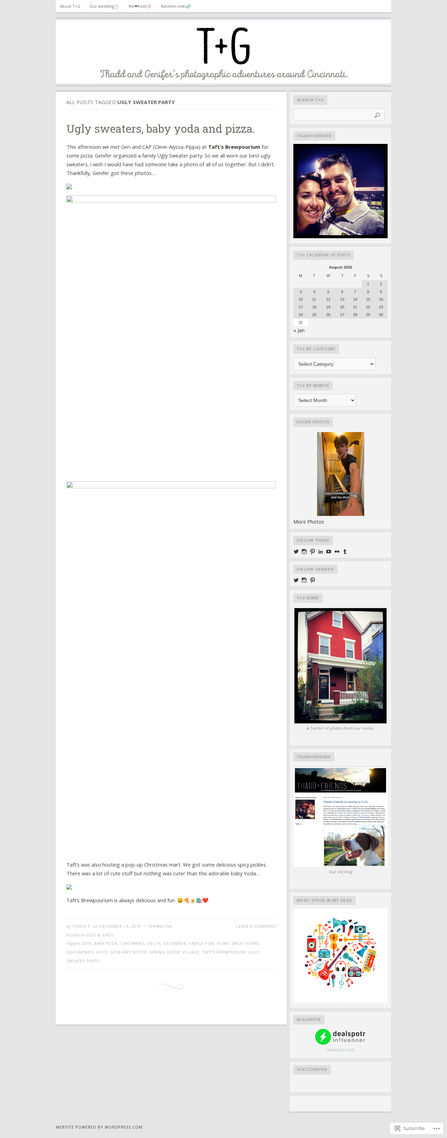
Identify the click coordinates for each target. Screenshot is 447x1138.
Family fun (201, 943)
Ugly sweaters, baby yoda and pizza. (160, 128)
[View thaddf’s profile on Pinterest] (312, 551)
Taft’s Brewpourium (234, 146)
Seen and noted (128, 952)
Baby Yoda (106, 943)
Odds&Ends (79, 952)
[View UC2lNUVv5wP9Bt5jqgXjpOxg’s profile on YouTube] (328, 551)
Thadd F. (82, 926)
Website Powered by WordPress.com (99, 1127)
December (174, 943)
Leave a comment (256, 926)
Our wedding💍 (104, 6)
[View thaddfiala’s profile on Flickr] (337, 551)
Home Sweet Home (238, 943)
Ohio (102, 952)
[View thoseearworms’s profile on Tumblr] (345, 551)
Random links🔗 (176, 6)
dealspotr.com (341, 1049)
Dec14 (154, 943)
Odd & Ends (99, 935)
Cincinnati (132, 943)
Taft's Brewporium (224, 952)
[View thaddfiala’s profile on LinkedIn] (320, 551)
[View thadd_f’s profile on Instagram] (304, 551)
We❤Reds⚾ (140, 6)
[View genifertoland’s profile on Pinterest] (312, 580)
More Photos (308, 521)
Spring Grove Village (174, 952)
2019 (86, 943)
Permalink (160, 926)
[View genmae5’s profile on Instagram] (304, 580)
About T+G (70, 6)
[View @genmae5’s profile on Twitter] (296, 580)
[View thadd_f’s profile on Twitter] (296, 551)
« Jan (299, 330)
